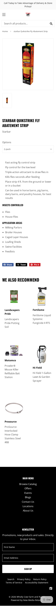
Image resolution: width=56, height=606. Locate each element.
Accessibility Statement (36, 582)
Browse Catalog (28, 484)
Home (5, 31)
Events (28, 493)
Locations (28, 506)
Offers (28, 488)
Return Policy (39, 579)
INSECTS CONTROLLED (12, 205)
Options (6, 142)
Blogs (28, 497)
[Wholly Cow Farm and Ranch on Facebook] (51, 588)
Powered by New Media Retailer (27, 600)
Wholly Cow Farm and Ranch (31, 596)
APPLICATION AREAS (12, 223)
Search (10, 579)
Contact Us (28, 501)
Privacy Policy (23, 579)
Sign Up (28, 569)
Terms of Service (14, 582)
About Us (28, 510)
